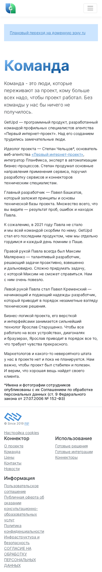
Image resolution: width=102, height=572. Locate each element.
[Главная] (10, 8)
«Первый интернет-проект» (57, 154)
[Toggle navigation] (90, 8)
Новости (12, 468)
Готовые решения (71, 446)
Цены (9, 457)
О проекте (13, 446)
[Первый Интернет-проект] (13, 416)
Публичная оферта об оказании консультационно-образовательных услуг (24, 508)
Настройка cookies (21, 432)
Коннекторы (66, 457)
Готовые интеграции (74, 451)
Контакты (12, 463)
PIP (26, 423)
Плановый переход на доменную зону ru (47, 32)
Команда (12, 451)
